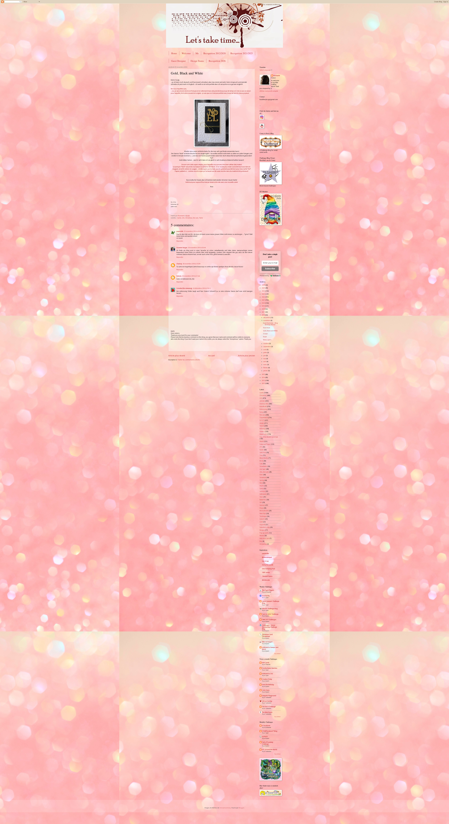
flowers (262, 431)
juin (264, 356)
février (265, 368)
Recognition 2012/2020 (214, 53)
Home (174, 53)
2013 (263, 380)
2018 (263, 309)
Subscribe (270, 269)
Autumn (262, 519)
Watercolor (263, 434)
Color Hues (266, 690)
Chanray (179, 264)
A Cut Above (266, 726)
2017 (263, 312)
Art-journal (263, 544)
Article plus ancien (246, 355)
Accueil (211, 355)
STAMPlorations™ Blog (269, 731)
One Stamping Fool (268, 569)
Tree (261, 455)
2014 (263, 377)
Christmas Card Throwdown (267, 635)
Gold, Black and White (270, 331)
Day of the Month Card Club (269, 437)
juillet (265, 353)
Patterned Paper (265, 444)
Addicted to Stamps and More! (270, 648)
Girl (261, 502)
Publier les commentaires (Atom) (189, 360)
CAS (183, 218)
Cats (261, 464)
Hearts (262, 486)
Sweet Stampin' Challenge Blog (270, 602)
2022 (263, 297)
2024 (263, 291)
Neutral (262, 536)
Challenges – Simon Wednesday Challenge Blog (269, 627)
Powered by (264, 276)
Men (261, 483)
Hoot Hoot (266, 328)
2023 (263, 294)
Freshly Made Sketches (269, 668)
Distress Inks (264, 404)
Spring (262, 480)
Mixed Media (264, 458)
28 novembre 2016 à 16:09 (191, 264)
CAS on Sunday (267, 701)
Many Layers (267, 340)
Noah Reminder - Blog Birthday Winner (270, 324)
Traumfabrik (264, 418)
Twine (201, 218)
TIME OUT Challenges (269, 620)
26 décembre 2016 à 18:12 (202, 288)
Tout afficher (277, 653)
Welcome (186, 53)
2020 (263, 303)
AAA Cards (265, 663)
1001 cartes (266, 572)
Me (197, 53)
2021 (263, 300)
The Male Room (267, 712)
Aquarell (262, 525)
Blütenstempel (267, 557)
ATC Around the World (269, 750)
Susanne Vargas (181, 248)
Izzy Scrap (265, 561)
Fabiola (178, 276)
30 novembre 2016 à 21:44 (191, 276)
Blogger (241, 808)
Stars (261, 497)
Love (261, 522)
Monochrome (264, 511)
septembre (267, 347)
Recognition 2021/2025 (241, 53)
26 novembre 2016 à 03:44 (197, 248)
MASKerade (266, 580)
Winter (262, 423)
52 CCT (262, 420)
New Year (263, 513)
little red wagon (267, 642)
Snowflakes (263, 466)
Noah (265, 337)
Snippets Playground (269, 696)
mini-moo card (264, 538)
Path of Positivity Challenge (267, 743)
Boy (261, 541)
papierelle (179, 231)
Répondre (179, 241)
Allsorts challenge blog (270, 609)
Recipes (262, 530)
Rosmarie (276, 76)
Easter (262, 450)
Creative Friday (267, 679)
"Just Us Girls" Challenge (270, 614)
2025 (263, 288)
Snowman (263, 477)
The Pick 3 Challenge (269, 707)
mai (264, 359)
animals (262, 401)
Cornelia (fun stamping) (184, 288)
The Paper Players (268, 590)
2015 (263, 374)
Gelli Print (263, 453)
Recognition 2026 (217, 60)
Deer (261, 475)
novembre (267, 320)
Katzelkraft (263, 406)
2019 (263, 306)
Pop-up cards (264, 533)
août (265, 350)
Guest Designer (178, 60)
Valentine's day (265, 527)
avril (264, 362)
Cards (179, 218)
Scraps (265, 334)
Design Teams (197, 60)
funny (261, 412)
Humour (262, 505)
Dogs (261, 508)
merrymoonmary (225, 808)
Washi (262, 441)
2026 (263, 285)
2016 (263, 315)
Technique (263, 516)
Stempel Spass (267, 576)
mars (265, 365)
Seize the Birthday (268, 685)
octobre (266, 344)
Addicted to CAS (267, 674)
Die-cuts (195, 218)
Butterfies (263, 500)
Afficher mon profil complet (269, 91)
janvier (265, 371)
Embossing (263, 409)
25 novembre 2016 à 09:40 (193, 231)
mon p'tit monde (267, 565)
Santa (261, 489)
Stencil (262, 426)
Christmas (188, 218)
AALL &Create (264, 472)
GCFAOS (265, 737)
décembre (267, 318)
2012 (263, 383)
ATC (261, 447)
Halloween (263, 494)
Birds (261, 461)
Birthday (262, 429)
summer (262, 491)
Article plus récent (176, 355)
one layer (263, 469)
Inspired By (266, 596)
